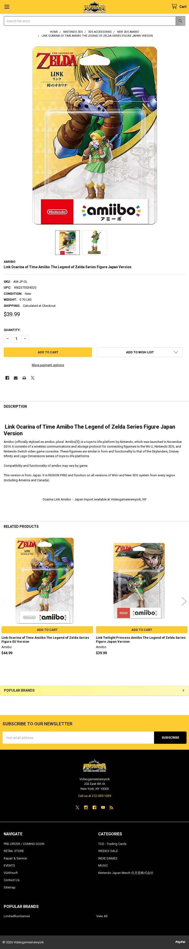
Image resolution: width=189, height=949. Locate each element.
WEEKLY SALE (108, 851)
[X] (32, 377)
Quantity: (12, 330)
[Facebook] (7, 377)
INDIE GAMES (107, 858)
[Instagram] (86, 807)
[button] (140, 352)
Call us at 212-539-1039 (94, 796)
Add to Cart (47, 630)
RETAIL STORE (14, 851)
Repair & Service (15, 858)
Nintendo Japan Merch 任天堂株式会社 (126, 873)
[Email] (15, 377)
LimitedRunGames (17, 916)
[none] (95, 135)
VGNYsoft (11, 873)
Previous (5, 601)
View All (102, 916)
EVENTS (9, 865)
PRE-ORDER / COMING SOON (24, 844)
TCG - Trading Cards (112, 844)
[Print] (24, 377)
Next (184, 601)
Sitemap (10, 887)
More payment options (48, 365)
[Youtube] (103, 807)
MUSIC (103, 865)
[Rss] (111, 807)
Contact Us (11, 880)
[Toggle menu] (7, 7)
